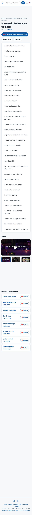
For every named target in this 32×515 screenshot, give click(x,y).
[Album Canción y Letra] (2, 3)
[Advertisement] (16, 11)
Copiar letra (7, 39)
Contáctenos (26, 510)
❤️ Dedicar (24, 296)
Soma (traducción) (9, 297)
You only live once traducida (9, 304)
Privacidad (16, 506)
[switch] (28, 3)
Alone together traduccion (8, 348)
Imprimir (18, 39)
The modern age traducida (9, 325)
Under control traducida (8, 340)
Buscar (10, 504)
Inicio (2, 18)
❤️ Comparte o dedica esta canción (15, 34)
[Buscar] (23, 2)
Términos (25, 504)
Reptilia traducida (9, 310)
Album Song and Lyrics (15, 510)
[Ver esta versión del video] (6, 259)
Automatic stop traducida (8, 332)
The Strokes (9, 18)
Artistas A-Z (17, 504)
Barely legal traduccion (7, 317)
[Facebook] (14, 501)
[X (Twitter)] (18, 501)
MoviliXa (4, 510)
